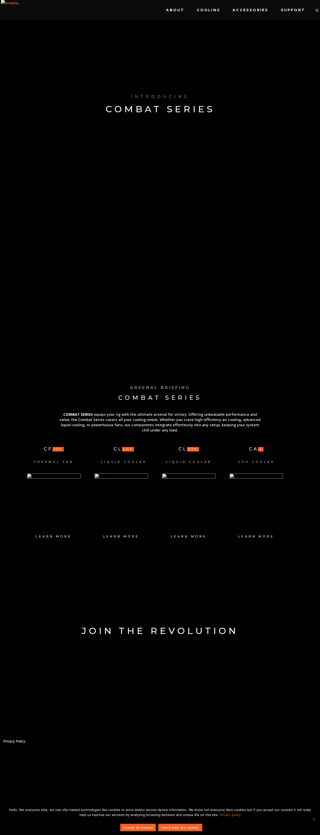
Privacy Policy (14, 742)
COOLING (208, 10)
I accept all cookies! (138, 828)
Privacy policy (230, 815)
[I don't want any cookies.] (313, 819)
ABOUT (175, 10)
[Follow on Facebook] (289, 744)
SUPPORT (293, 10)
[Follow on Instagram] (306, 744)
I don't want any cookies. (180, 828)
